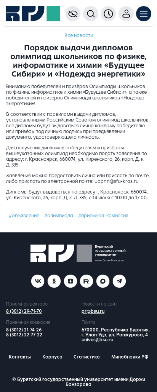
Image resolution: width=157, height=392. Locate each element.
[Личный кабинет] (126, 13)
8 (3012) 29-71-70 (24, 311)
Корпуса (52, 357)
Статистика (87, 357)
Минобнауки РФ (129, 357)
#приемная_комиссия (103, 215)
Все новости (78, 35)
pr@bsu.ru (93, 311)
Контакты (20, 357)
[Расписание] (108, 13)
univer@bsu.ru (97, 340)
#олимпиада (58, 215)
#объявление (24, 215)
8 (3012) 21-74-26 (24, 330)
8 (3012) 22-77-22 (24, 335)
